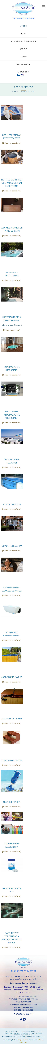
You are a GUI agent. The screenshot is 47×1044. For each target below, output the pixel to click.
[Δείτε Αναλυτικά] (11, 330)
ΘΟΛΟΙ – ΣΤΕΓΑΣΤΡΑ (11, 546)
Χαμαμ (23, 56)
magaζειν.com (23, 1040)
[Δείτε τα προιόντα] (11, 143)
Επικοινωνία (23, 72)
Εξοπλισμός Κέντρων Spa (23, 41)
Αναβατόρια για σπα (11, 677)
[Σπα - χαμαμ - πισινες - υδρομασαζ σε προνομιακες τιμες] (18, 75)
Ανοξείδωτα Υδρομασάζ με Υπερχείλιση (12, 415)
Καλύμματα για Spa (11, 719)
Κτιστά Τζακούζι (12, 504)
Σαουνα (23, 49)
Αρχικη (23, 26)
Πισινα (23, 34)
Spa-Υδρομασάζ (23, 64)
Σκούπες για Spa (11, 802)
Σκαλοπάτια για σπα (11, 760)
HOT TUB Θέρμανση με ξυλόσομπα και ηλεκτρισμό (11, 183)
